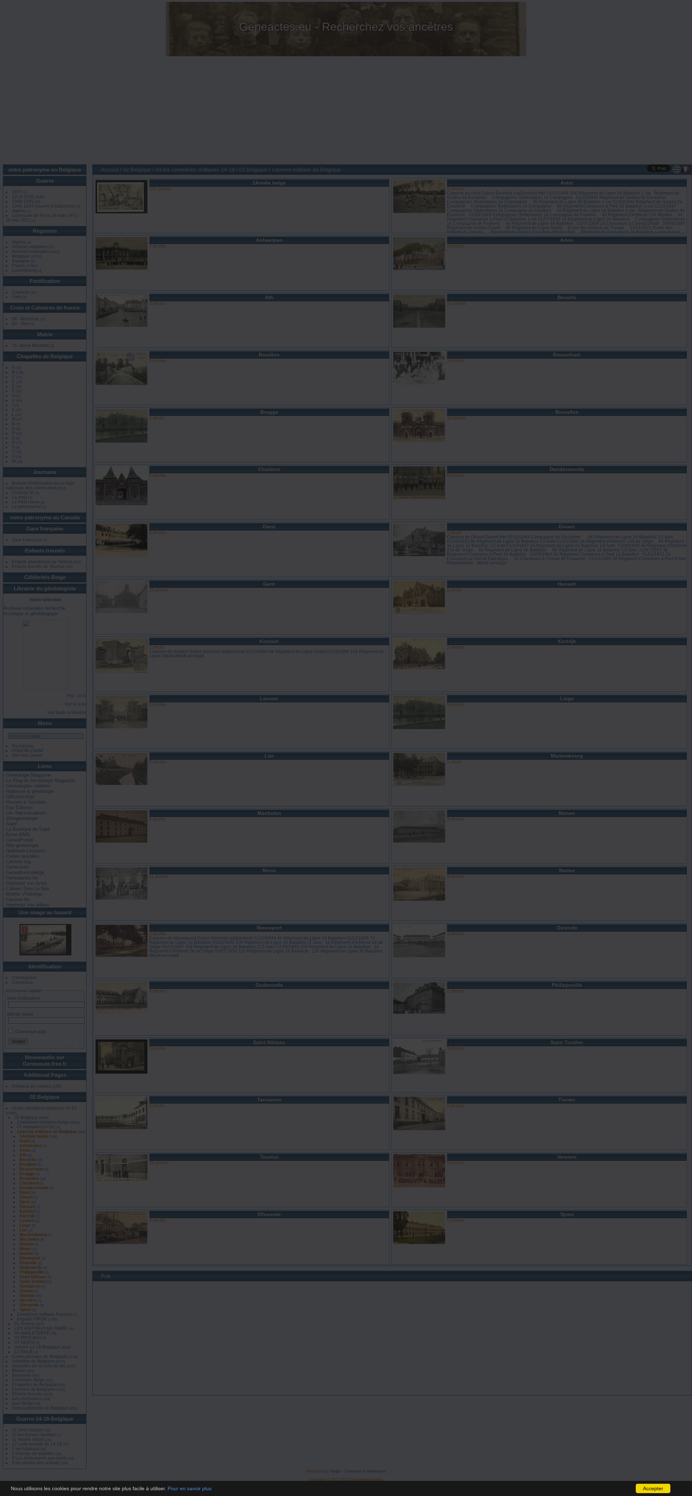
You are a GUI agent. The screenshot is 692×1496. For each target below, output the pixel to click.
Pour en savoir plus (190, 1488)
